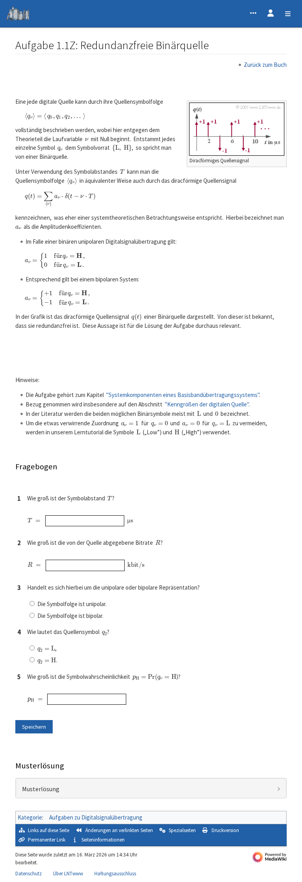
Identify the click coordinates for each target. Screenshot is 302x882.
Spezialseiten (182, 830)
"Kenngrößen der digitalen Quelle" (207, 404)
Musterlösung (40, 789)
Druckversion (225, 830)
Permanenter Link (46, 839)
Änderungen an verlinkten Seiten (119, 830)
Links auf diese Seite (48, 830)
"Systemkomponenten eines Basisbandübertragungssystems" (182, 395)
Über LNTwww (68, 873)
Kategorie (30, 817)
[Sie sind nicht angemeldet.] (270, 14)
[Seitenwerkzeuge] (253, 14)
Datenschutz (28, 873)
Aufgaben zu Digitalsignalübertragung (95, 817)
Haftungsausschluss (115, 873)
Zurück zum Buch (265, 64)
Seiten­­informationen (103, 839)
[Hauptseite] (17, 14)
